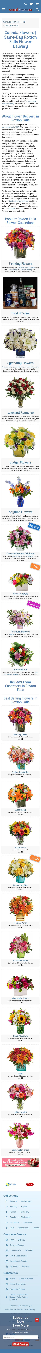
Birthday (13, 1206)
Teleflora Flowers (20, 631)
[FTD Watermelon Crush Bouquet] (20, 1135)
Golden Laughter (20, 885)
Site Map (14, 1266)
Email (12, 1279)
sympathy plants (17, 367)
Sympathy (25, 1212)
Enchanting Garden (20, 772)
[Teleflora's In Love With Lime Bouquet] (20, 945)
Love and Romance (20, 413)
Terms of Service (17, 1245)
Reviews (29, 1250)
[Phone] (24, 4)
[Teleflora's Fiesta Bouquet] (20, 1058)
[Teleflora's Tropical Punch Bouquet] (20, 908)
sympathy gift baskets (31, 367)
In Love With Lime (20, 961)
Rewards (26, 1266)
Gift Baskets (26, 1217)
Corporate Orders (17, 1289)
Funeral (13, 1212)
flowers (14, 556)
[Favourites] (30, 4)
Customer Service (14, 1234)
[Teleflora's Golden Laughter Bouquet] (20, 870)
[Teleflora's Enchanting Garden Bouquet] (20, 757)
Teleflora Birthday (26, 270)
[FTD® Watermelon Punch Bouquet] (20, 983)
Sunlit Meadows (20, 1036)
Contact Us (10, 1272)
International (20, 669)
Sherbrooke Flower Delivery (20, 1306)
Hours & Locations (18, 1284)
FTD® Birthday (12, 270)
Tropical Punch (20, 923)
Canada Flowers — (13, 22)
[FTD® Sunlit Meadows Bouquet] (20, 1021)
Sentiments (28, 1222)
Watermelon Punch (20, 998)
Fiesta (20, 1074)
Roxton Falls (12, 25)
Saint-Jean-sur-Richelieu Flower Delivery (20, 1310)
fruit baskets (29, 556)
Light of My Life (20, 1112)
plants (20, 556)
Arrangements (6, 367)
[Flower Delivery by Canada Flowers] (20, 9)
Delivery (21, 1240)
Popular (13, 1217)
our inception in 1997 (10, 127)
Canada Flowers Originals (26, 268)
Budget (24, 1206)
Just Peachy (20, 810)
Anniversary (26, 1201)
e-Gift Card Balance (19, 1256)
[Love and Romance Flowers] (20, 392)
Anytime (13, 1201)
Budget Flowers (20, 462)
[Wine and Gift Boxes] (20, 292)
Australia (16, 674)
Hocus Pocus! (20, 848)
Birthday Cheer (20, 735)
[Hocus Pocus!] (20, 832)
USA (36, 672)
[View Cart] (36, 4)
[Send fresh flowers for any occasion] (20, 491)
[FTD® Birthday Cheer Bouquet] (20, 719)
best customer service (18, 201)
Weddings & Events (18, 1261)
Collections (10, 1195)
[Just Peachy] (20, 794)
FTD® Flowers (20, 593)
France (9, 674)
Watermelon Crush (20, 1150)
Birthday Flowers (20, 264)
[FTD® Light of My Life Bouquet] (20, 1096)
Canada (36, 1228)
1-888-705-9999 (26, 1279)
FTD (21, 209)
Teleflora (11, 209)
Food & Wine (20, 313)
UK (5, 674)
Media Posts (16, 1250)
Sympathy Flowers (20, 363)
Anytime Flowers (20, 512)
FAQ (12, 1240)
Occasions (14, 1222)
